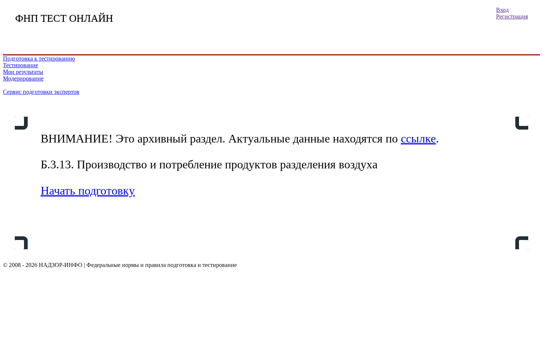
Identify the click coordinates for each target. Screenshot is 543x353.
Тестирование (20, 65)
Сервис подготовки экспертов (41, 92)
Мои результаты (23, 72)
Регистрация (512, 16)
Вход (502, 10)
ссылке (418, 138)
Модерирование (23, 78)
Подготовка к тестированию (39, 58)
